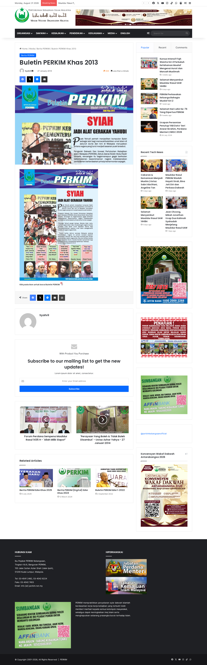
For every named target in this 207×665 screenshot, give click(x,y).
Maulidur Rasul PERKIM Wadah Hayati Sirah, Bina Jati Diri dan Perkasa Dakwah (94, 3)
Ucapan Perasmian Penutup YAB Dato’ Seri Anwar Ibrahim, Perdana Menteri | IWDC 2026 (173, 127)
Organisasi (23, 33)
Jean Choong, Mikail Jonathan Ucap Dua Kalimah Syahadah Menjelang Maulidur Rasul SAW (176, 219)
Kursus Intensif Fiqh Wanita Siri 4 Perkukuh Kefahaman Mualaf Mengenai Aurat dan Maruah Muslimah (172, 65)
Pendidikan (76, 33)
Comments (181, 47)
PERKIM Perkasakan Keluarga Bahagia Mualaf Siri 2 (170, 97)
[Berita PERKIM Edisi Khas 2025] (36, 477)
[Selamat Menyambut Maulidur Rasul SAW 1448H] (149, 84)
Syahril (28, 71)
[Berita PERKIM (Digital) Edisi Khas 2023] (74, 477)
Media (111, 33)
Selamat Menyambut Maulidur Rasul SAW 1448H (171, 83)
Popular (145, 47)
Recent (162, 47)
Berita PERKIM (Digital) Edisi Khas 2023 (72, 491)
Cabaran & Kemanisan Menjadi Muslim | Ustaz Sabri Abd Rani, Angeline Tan (152, 181)
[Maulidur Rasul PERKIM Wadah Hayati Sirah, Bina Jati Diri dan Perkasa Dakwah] (176, 165)
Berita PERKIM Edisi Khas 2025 (36, 490)
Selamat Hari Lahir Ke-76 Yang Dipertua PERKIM (173, 110)
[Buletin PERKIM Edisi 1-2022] (112, 477)
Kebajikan (58, 33)
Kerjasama (95, 33)
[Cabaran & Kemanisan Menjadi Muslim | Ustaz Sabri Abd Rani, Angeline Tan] (152, 165)
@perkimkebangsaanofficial (154, 433)
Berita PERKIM (43, 48)
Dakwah (41, 33)
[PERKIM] (43, 14)
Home (24, 48)
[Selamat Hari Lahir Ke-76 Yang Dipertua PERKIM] (149, 113)
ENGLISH (125, 33)
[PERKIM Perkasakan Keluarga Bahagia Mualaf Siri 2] (149, 98)
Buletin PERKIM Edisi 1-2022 (110, 490)
